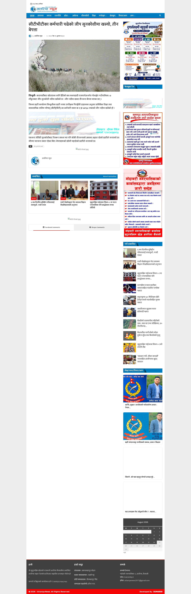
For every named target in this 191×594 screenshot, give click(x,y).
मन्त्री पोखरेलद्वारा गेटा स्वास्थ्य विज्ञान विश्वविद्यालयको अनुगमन (149, 263)
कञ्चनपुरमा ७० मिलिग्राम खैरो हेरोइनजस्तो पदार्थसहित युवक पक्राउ (148, 299)
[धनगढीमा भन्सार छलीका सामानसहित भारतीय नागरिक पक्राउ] (129, 288)
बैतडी (92, 198)
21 (148, 542)
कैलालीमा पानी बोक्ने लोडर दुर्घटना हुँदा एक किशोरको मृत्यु (148, 334)
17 (126, 542)
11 (131, 539)
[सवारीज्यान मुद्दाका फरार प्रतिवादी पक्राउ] (129, 312)
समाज (49, 15)
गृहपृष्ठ (32, 15)
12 (137, 539)
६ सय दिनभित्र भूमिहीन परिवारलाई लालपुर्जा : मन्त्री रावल (147, 252)
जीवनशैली (85, 15)
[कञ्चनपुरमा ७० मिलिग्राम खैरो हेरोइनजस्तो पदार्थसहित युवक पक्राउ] (129, 300)
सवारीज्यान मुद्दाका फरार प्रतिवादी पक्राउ (146, 310)
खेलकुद (112, 15)
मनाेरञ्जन (102, 15)
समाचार (41, 15)
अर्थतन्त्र (75, 15)
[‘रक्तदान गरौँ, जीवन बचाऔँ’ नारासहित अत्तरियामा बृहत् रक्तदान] (129, 359)
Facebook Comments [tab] (52, 227)
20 (143, 542)
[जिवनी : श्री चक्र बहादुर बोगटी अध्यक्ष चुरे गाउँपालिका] (142, 461)
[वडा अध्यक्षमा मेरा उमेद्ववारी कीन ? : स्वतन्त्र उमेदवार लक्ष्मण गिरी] (142, 495)
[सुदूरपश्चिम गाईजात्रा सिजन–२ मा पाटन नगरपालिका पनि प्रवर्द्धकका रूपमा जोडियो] (103, 190)
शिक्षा (94, 15)
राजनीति (58, 15)
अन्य (132, 15)
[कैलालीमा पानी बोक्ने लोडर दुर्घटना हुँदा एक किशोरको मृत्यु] (129, 336)
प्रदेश (66, 15)
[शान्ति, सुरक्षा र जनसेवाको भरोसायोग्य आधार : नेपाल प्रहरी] (142, 388)
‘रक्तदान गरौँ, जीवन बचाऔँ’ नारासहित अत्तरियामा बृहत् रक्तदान (147, 358)
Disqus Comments (98, 227)
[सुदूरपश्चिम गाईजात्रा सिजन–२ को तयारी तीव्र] (129, 347)
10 (126, 539)
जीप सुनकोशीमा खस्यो (38, 146)
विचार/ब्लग (123, 15)
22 (154, 542)
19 (137, 542)
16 (159, 539)
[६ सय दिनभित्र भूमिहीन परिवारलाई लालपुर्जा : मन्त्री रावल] (44, 190)
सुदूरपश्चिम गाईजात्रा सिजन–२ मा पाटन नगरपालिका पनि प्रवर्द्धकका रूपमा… (149, 276)
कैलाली (34, 198)
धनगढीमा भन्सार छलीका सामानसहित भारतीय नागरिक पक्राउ (148, 287)
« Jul (124, 552)
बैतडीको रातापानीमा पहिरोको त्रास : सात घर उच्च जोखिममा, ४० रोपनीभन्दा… (149, 323)
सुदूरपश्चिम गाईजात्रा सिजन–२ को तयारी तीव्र (149, 346)
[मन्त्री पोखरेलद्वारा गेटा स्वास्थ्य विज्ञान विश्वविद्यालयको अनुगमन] (74, 190)
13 (143, 539)
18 (131, 542)
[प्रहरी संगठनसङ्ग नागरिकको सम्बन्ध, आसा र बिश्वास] (142, 426)
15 (154, 539)
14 (148, 539)
